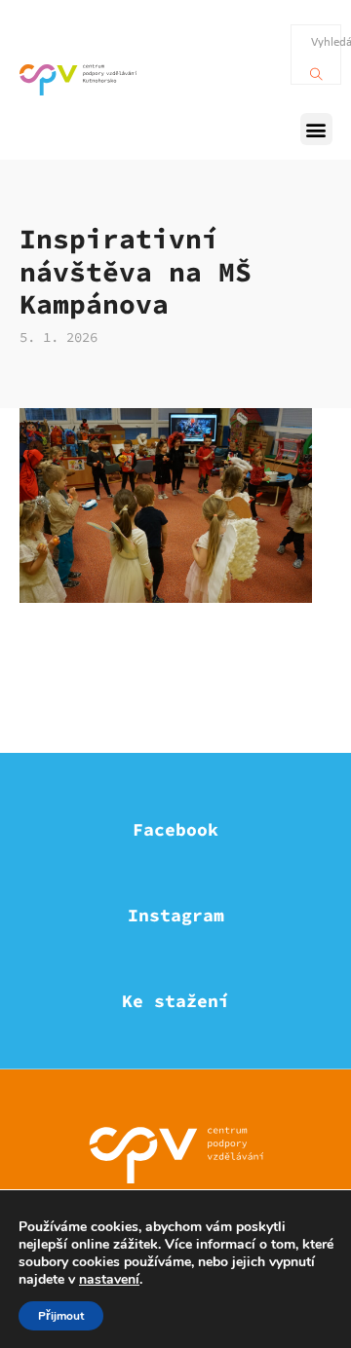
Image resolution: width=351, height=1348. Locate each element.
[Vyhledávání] (316, 69)
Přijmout (61, 1316)
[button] (316, 129)
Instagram (176, 915)
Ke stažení (175, 1001)
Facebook (175, 829)
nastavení (109, 1280)
